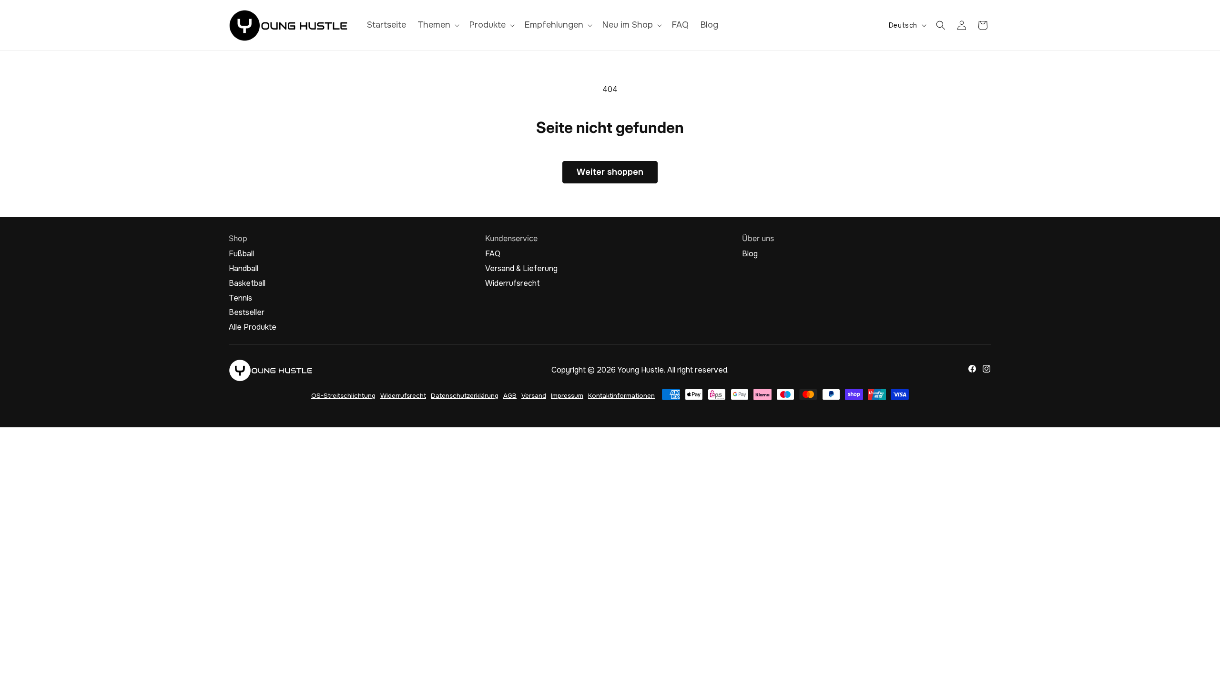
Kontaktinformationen (621, 396)
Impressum (567, 396)
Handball (243, 268)
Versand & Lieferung (521, 268)
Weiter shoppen (610, 172)
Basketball (247, 283)
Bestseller (246, 312)
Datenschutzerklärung (464, 396)
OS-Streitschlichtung (343, 396)
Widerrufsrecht (512, 283)
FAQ (492, 254)
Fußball (241, 254)
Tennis (240, 298)
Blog (750, 254)
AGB (510, 396)
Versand (533, 396)
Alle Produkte (252, 327)
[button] (437, 25)
